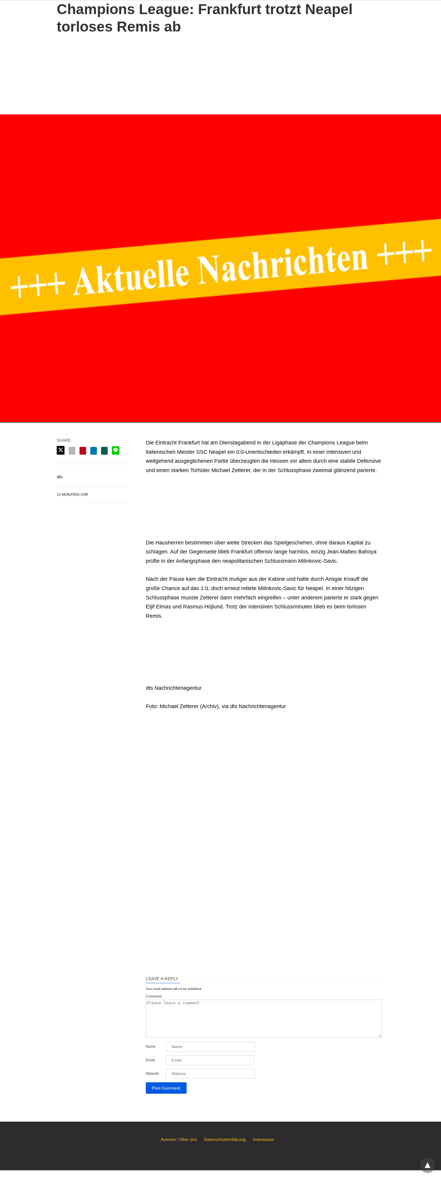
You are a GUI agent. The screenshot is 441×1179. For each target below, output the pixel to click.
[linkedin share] (93, 451)
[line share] (115, 450)
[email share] (72, 451)
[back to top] (427, 1165)
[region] (220, 73)
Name (151, 1046)
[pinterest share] (83, 451)
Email (150, 1060)
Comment (154, 996)
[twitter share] (60, 450)
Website (152, 1073)
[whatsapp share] (104, 451)
